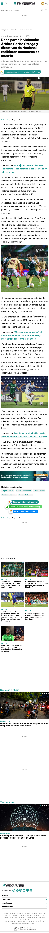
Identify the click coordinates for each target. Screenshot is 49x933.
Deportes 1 (16, 120)
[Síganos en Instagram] (20, 890)
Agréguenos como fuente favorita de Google (22, 72)
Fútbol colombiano (25, 30)
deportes (14, 30)
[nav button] (2, 3)
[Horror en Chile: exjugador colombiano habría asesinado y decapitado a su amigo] (12, 633)
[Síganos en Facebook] (13, 890)
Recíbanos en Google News (25, 511)
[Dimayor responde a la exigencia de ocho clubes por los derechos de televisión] (36, 599)
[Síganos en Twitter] (17, 890)
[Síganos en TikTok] (27, 890)
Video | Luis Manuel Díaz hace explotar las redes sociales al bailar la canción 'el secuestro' (24, 168)
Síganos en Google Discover (25, 502)
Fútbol (4, 579)
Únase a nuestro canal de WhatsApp (25, 507)
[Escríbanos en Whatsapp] (31, 890)
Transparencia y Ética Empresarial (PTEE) (31, 921)
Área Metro (5, 721)
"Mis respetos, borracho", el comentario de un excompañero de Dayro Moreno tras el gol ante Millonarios (21, 335)
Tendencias (5, 833)
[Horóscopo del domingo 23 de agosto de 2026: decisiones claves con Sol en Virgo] (24, 817)
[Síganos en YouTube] (24, 890)
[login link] (46, 3)
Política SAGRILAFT (10, 921)
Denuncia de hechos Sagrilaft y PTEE (24, 923)
